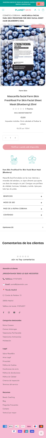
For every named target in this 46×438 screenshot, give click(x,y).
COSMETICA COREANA (11, 15)
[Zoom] (41, 29)
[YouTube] (14, 312)
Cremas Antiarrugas (10, 329)
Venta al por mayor (9, 412)
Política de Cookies (9, 365)
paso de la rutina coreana (22, 208)
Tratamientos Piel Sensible (12, 333)
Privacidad (6, 361)
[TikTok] (19, 312)
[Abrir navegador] (3, 10)
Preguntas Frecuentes (10, 405)
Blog (4, 401)
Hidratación (7, 340)
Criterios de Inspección (11, 380)
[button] (40, 4)
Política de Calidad (9, 376)
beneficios (22, 196)
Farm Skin (23, 91)
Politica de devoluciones (11, 373)
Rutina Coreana (8, 325)
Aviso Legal (7, 357)
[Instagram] (9, 312)
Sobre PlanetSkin (9, 353)
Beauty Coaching (9, 397)
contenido (22, 215)
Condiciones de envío (11, 369)
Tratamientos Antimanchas (12, 337)
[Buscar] (39, 10)
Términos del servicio (10, 384)
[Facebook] (3, 312)
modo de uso (22, 202)
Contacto (6, 409)
